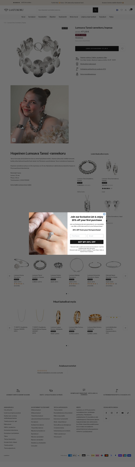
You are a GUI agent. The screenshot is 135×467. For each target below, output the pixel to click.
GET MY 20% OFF (87, 242)
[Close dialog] (104, 214)
